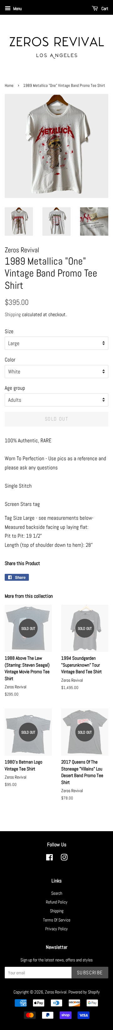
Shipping (13, 314)
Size (9, 331)
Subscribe (90, 972)
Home (9, 85)
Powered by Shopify (84, 992)
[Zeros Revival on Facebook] (49, 858)
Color (10, 359)
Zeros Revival (56, 992)
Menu (17, 8)
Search (56, 893)
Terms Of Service (56, 920)
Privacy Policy (56, 929)
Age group (15, 387)
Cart (104, 8)
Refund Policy (56, 902)
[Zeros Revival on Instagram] (64, 858)
